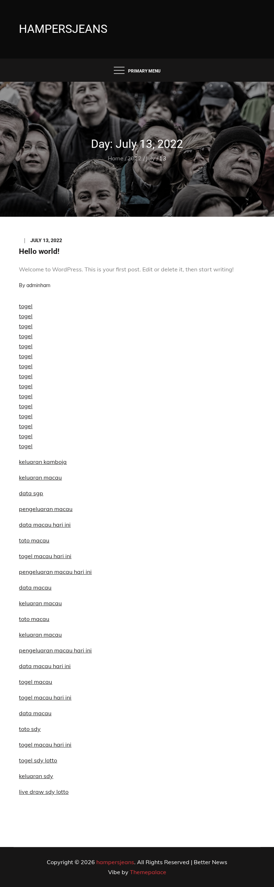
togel (25, 306)
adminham (38, 285)
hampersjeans (63, 29)
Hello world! (39, 251)
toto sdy (30, 728)
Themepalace (148, 872)
